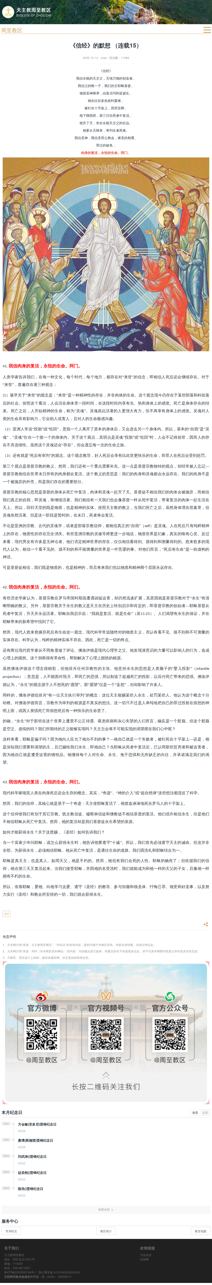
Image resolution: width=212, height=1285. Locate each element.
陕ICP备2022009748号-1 (20, 1272)
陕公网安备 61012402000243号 (59, 1272)
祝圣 (195, 1112)
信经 (6, 913)
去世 (205, 1112)
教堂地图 (200, 1231)
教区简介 (106, 1231)
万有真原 (146, 1255)
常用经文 (11, 1231)
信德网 (144, 1259)
